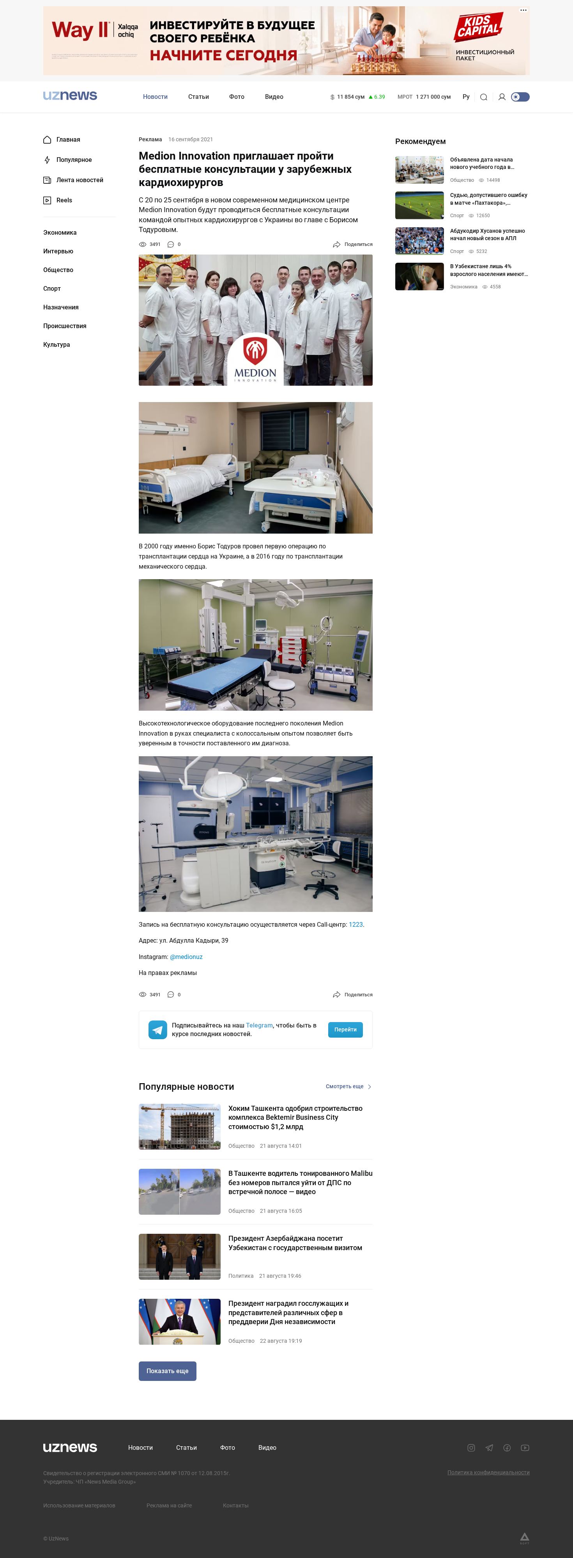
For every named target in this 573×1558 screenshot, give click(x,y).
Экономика (60, 233)
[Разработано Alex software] (525, 1538)
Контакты (236, 1505)
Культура (56, 345)
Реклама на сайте (169, 1505)
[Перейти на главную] (70, 96)
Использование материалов (79, 1505)
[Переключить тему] (520, 97)
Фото (236, 96)
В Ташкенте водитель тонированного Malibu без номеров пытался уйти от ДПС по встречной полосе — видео (300, 1182)
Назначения (61, 307)
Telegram (259, 1025)
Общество (58, 270)
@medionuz (186, 957)
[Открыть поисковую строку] (486, 97)
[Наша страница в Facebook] (507, 1448)
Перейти (345, 1029)
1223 (356, 924)
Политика (241, 1276)
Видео (274, 96)
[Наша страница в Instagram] (471, 1448)
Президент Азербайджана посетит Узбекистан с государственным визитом (295, 1242)
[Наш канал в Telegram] (489, 1448)
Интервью (58, 251)
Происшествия (65, 326)
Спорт (52, 289)
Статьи (198, 96)
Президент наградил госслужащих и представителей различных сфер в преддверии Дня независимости (288, 1312)
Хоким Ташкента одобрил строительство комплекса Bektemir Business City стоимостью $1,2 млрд (295, 1117)
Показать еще (168, 1371)
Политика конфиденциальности (488, 1472)
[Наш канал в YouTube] (525, 1448)
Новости (155, 96)
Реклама (150, 139)
